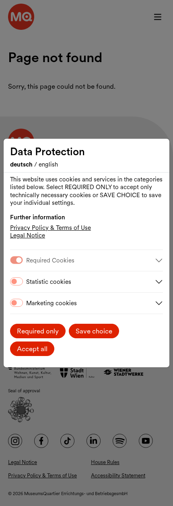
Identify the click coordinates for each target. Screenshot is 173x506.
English (48, 164)
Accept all (32, 349)
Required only (38, 331)
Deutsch (22, 164)
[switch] (16, 281)
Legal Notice (27, 235)
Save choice (94, 331)
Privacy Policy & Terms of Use (50, 227)
